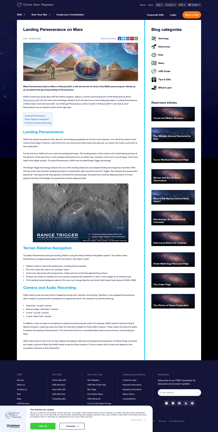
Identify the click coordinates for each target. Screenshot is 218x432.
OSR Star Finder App (96, 385)
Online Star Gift (59, 380)
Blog (158, 5)
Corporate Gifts (155, 14)
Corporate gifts (59, 399)
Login (173, 14)
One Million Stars (95, 394)
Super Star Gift (58, 389)
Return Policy (129, 394)
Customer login (130, 380)
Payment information (132, 385)
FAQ (19, 394)
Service (143, 5)
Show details (136, 420)
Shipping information (132, 389)
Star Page (91, 389)
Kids (25, 38)
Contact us (22, 389)
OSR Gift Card (58, 394)
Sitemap (162, 421)
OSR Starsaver (94, 399)
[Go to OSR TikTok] (173, 403)
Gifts (19, 14)
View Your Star (39, 14)
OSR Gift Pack (58, 385)
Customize (70, 426)
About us (21, 385)
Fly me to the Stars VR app (99, 403)
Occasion (169, 5)
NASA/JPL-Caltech (89, 240)
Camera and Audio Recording (38, 123)
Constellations (129, 399)
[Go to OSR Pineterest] (192, 403)
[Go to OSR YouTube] (186, 403)
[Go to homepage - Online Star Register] (35, 4)
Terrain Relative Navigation (37, 119)
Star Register (93, 380)
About (150, 5)
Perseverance (29, 100)
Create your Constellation (70, 14)
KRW (181, 5)
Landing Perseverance (35, 116)
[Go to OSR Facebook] (179, 403)
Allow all (43, 426)
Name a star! (192, 14)
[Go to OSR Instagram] (166, 403)
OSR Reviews (23, 403)
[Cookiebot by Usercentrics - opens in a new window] (13, 426)
